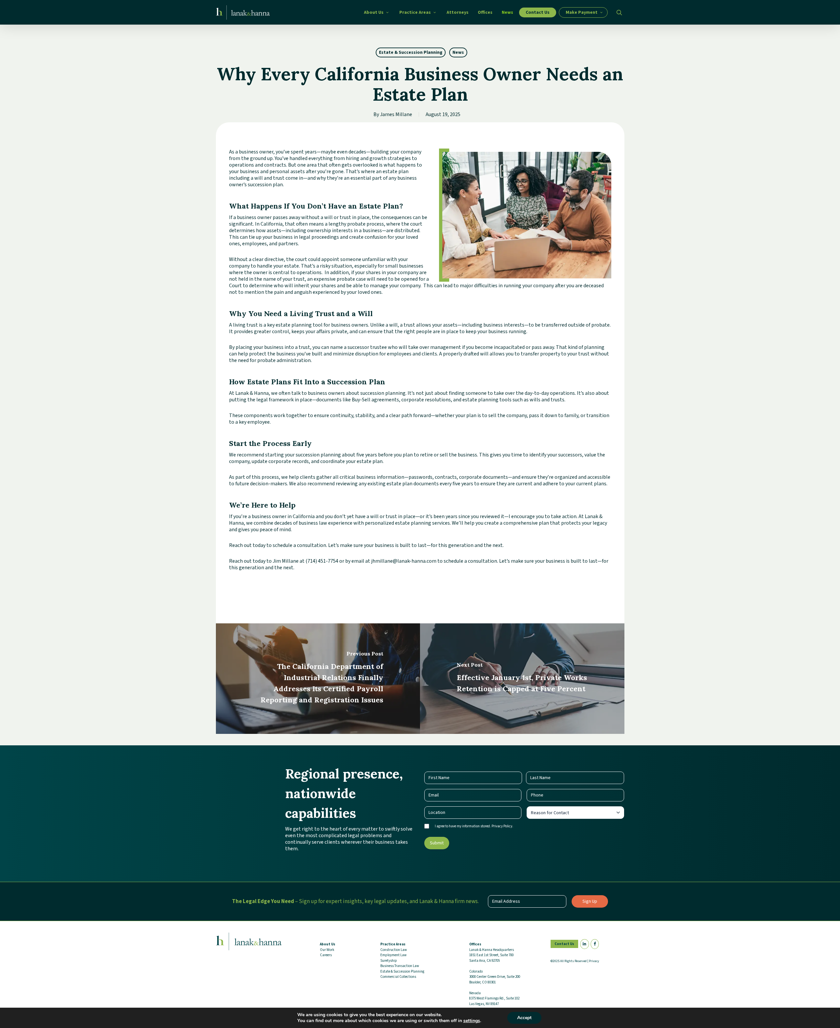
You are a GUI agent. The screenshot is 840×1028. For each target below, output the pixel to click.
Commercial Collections (398, 976)
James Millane (396, 114)
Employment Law (393, 955)
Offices (475, 944)
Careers (326, 955)
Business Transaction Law (399, 965)
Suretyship (388, 960)
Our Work (327, 949)
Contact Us (564, 943)
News (458, 52)
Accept (524, 1018)
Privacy (594, 961)
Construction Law (393, 949)
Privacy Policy (502, 826)
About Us (327, 944)
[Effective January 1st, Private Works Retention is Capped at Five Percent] (522, 678)
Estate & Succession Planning (410, 52)
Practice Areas (393, 944)
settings (471, 1021)
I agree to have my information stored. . (474, 826)
